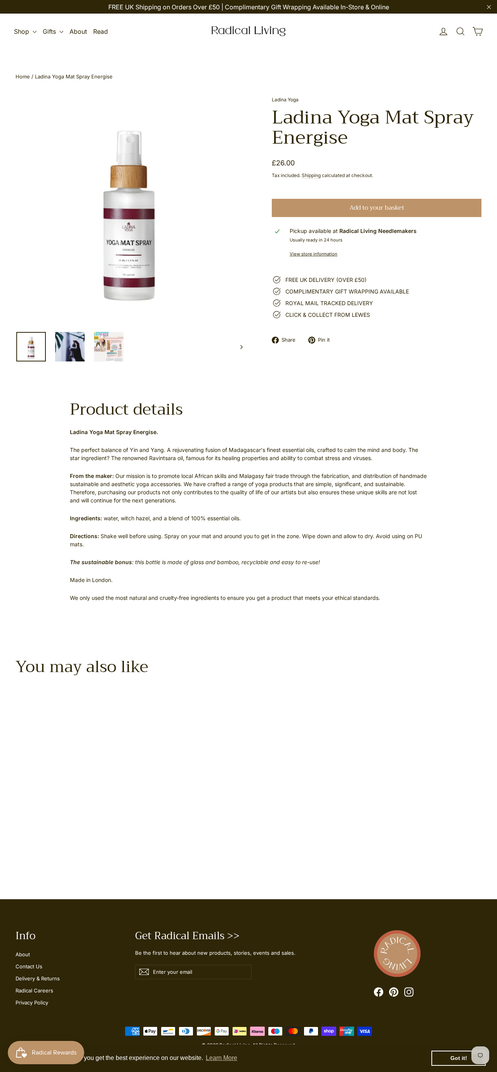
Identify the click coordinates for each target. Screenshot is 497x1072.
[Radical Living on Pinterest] (393, 992)
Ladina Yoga (285, 100)
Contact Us (29, 966)
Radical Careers (34, 990)
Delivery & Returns (38, 978)
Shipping (311, 175)
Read (100, 31)
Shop (22, 31)
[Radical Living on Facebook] (378, 992)
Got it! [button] (458, 1058)
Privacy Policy (32, 1002)
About (78, 31)
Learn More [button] (221, 1058)
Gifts (50, 31)
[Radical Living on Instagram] (409, 992)
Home (23, 76)
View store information (313, 254)
